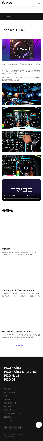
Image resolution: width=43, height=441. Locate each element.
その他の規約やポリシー (13, 413)
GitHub (7, 399)
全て (3, 16)
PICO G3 (10, 379)
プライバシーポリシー (13, 403)
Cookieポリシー (10, 410)
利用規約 (7, 406)
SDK (5, 396)
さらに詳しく (21, 345)
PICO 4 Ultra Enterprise (20, 372)
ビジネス (7, 389)
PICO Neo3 (11, 375)
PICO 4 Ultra (12, 368)
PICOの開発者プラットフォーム (16, 392)
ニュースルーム (10, 420)
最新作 (9, 16)
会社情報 (7, 417)
